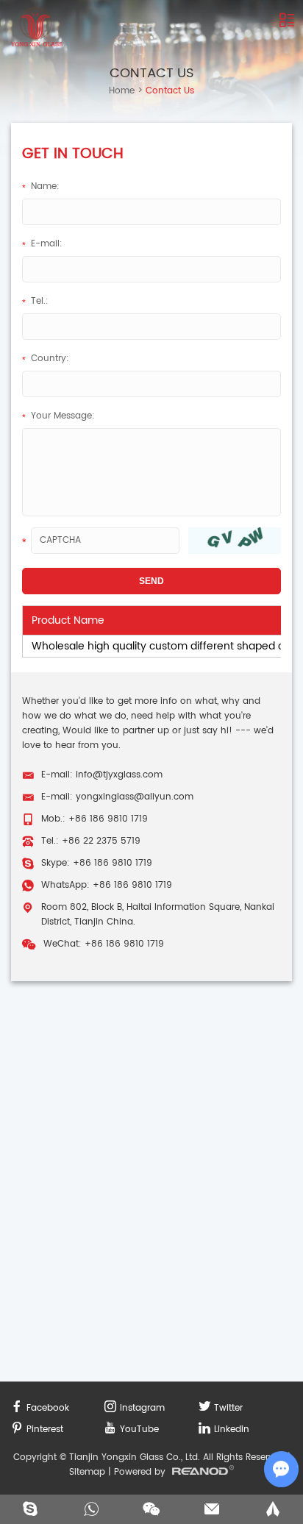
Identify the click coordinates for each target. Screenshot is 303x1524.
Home (122, 91)
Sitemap (87, 1472)
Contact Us (152, 73)
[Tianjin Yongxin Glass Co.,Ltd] (37, 26)
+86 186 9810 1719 (112, 863)
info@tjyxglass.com (119, 775)
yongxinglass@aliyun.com (134, 797)
